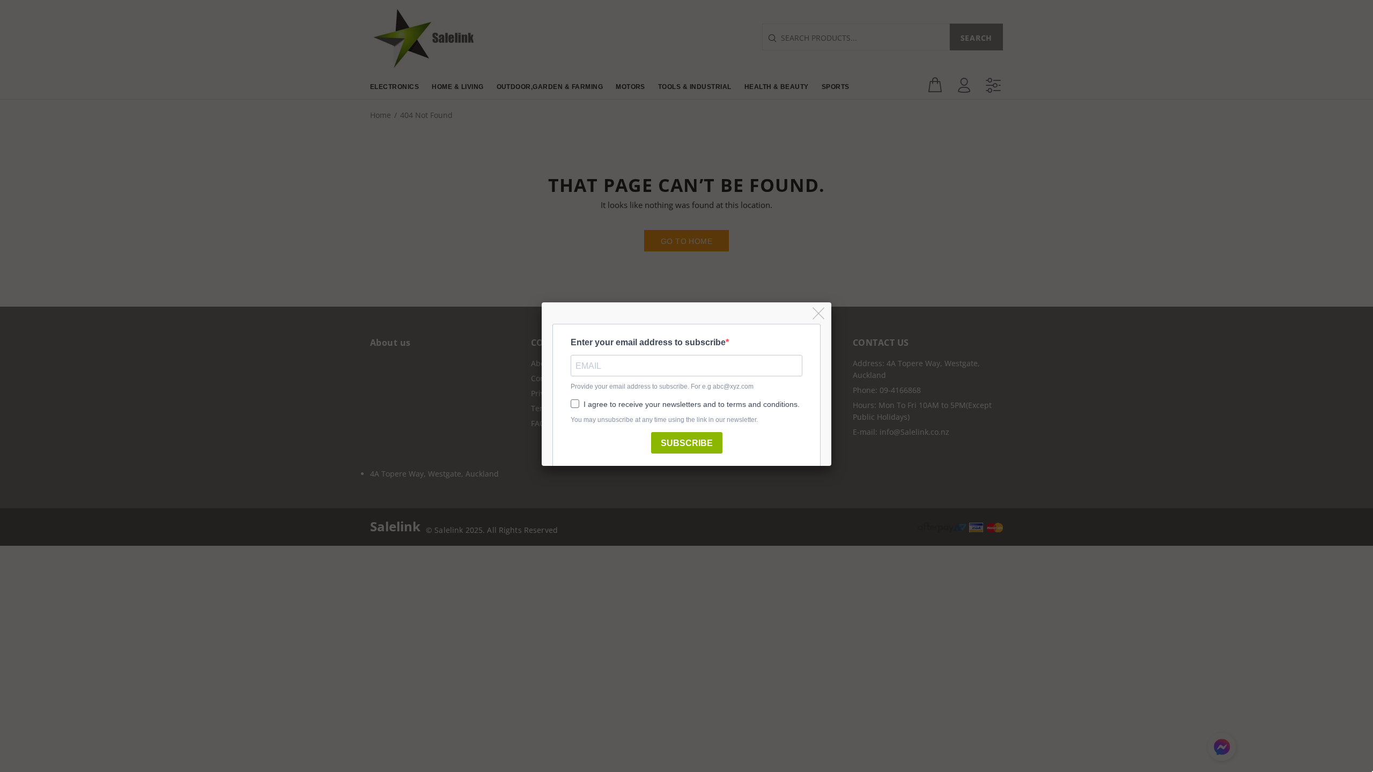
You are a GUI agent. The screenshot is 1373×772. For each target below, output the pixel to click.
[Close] (819, 313)
